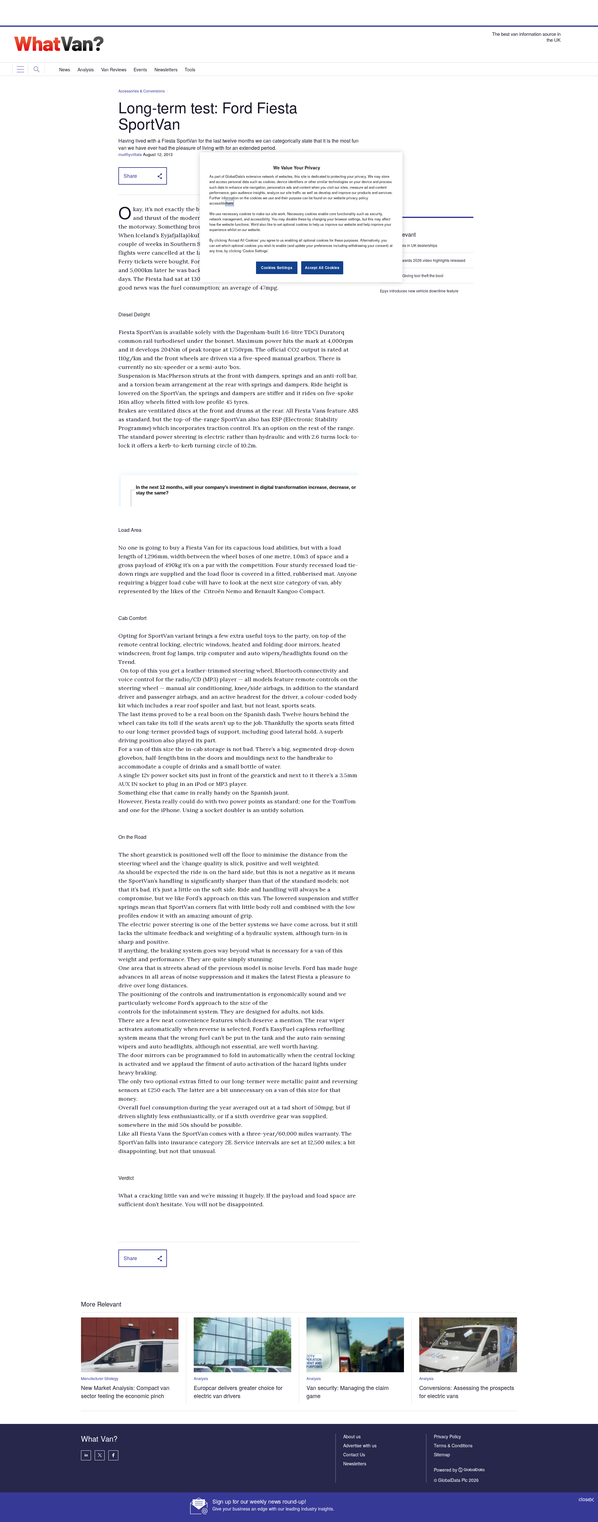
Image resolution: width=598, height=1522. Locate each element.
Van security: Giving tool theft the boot (411, 275)
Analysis (201, 1378)
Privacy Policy (447, 1436)
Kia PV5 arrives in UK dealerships (409, 245)
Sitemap (442, 1454)
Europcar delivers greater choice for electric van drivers (238, 1391)
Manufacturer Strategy (99, 1378)
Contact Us (354, 1454)
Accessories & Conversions (141, 90)
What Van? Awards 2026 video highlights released (422, 260)
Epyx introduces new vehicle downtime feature (419, 290)
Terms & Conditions (453, 1445)
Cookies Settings (276, 267)
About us (352, 1436)
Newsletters (354, 1463)
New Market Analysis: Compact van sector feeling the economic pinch (125, 1391)
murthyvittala (130, 154)
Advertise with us (360, 1445)
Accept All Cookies (322, 267)
